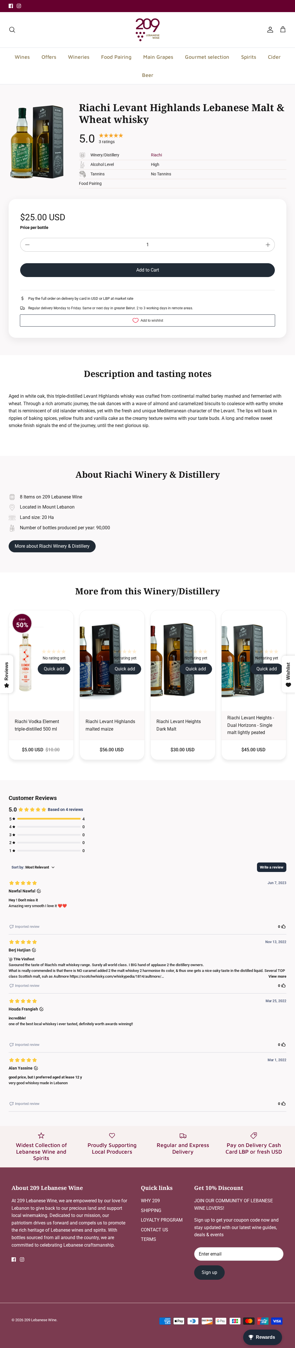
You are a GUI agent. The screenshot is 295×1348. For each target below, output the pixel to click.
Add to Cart (147, 270)
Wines (22, 57)
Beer (147, 75)
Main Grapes (158, 57)
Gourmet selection (207, 57)
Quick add (54, 669)
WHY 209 (150, 1200)
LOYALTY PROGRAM (162, 1220)
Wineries (78, 57)
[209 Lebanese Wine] (147, 30)
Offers (48, 57)
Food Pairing (116, 57)
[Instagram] (19, 6)
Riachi (156, 155)
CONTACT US (154, 1230)
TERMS (148, 1239)
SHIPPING (151, 1210)
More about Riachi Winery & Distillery (52, 546)
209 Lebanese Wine (40, 1320)
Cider (274, 57)
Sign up (209, 1272)
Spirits (248, 57)
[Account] (269, 29)
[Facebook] (11, 6)
